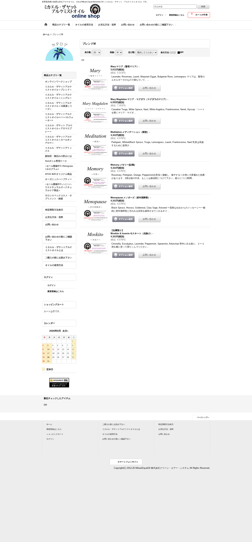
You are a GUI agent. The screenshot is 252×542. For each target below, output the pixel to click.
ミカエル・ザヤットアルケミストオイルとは (58, 249)
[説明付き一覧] (181, 52)
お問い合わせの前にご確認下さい (58, 238)
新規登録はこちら (176, 15)
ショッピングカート (54, 434)
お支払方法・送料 (54, 217)
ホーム (49, 424)
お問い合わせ (52, 224)
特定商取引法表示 (54, 209)
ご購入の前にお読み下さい (58, 257)
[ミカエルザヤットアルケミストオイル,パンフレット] (59, 51)
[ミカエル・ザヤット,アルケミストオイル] (72, 11)
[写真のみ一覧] (174, 52)
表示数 (88, 52)
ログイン (159, 15)
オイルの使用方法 (54, 265)
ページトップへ (203, 417)
